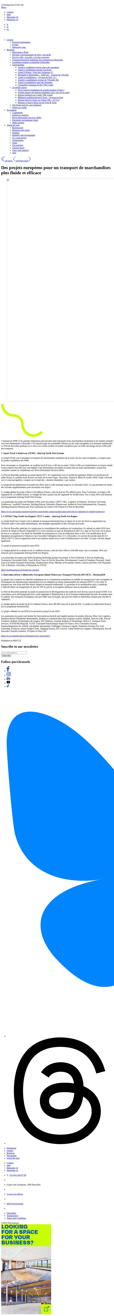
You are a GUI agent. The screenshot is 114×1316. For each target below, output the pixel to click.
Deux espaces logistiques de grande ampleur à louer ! (41, 90)
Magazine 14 (12, 17)
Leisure (10, 40)
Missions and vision (21, 130)
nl (7, 27)
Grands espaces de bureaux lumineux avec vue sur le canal (43, 92)
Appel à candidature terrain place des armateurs (38, 67)
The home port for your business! (26, 105)
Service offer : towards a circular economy (30, 57)
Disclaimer (11, 1213)
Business (10, 50)
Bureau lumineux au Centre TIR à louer (35, 95)
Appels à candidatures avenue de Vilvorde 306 (38, 80)
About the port (13, 125)
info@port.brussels (15, 1203)
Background (17, 128)
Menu (3, 7)
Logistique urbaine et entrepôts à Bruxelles (31, 62)
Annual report (18, 148)
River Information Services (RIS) (26, 117)
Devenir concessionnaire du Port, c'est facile (31, 55)
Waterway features (20, 115)
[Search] (7, 34)
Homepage (11, 1148)
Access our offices (15, 1194)
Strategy (15, 133)
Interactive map (19, 47)
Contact (10, 12)
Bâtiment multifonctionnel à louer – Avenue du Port (40, 97)
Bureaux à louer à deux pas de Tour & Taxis (37, 102)
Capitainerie (17, 112)
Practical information (21, 42)
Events (15, 45)
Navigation (11, 110)
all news (9, 161)
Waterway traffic (19, 107)
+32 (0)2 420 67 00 (17, 1175)
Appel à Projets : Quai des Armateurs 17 (35, 72)
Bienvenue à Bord (20, 52)
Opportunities (18, 65)
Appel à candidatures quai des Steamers (35, 82)
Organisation (17, 140)
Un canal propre (19, 138)
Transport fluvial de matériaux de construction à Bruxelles (37, 60)
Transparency (12, 1215)
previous (20, 161)
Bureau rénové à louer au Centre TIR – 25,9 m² (39, 100)
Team (14, 143)
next (26, 161)
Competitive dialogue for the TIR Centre (35, 85)
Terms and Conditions (16, 1218)
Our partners (17, 145)
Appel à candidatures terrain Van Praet (34, 70)
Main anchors (18, 122)
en (8, 29)
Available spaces (19, 87)
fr (7, 24)
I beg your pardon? (20, 150)
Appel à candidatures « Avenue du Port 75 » (37, 77)
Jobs (9, 14)
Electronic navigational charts (25, 120)
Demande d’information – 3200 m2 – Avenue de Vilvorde (43, 75)
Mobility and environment (23, 135)
